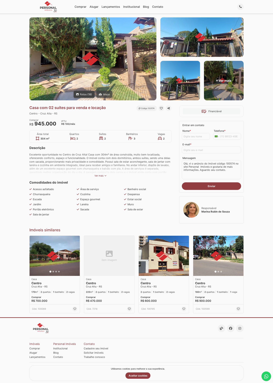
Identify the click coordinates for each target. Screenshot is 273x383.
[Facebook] (230, 328)
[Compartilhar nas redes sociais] (168, 108)
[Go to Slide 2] (53, 271)
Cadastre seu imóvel (96, 348)
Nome (186, 130)
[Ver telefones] (240, 7)
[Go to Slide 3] (56, 271)
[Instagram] (240, 328)
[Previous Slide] (33, 256)
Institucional (131, 6)
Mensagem (189, 158)
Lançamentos (111, 6)
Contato (157, 6)
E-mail (186, 144)
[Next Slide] (76, 256)
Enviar (211, 186)
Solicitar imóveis (93, 352)
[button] (55, 256)
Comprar (80, 6)
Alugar (94, 6)
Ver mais (99, 175)
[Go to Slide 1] (50, 272)
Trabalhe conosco (94, 357)
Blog (146, 6)
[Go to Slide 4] (59, 271)
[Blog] (221, 328)
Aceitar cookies (138, 375)
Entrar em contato (193, 125)
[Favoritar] (161, 108)
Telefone (219, 130)
